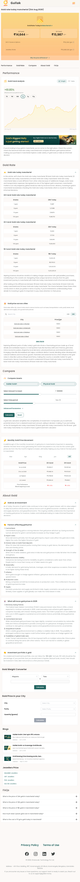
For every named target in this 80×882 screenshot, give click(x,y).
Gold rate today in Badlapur (22, 332)
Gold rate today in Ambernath (21, 328)
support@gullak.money (43, 874)
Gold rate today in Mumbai (21, 324)
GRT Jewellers (9, 777)
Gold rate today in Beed (22, 336)
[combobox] (21, 384)
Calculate (40, 687)
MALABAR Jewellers (11, 773)
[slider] (40, 394)
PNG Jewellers (9, 780)
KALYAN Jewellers (10, 784)
